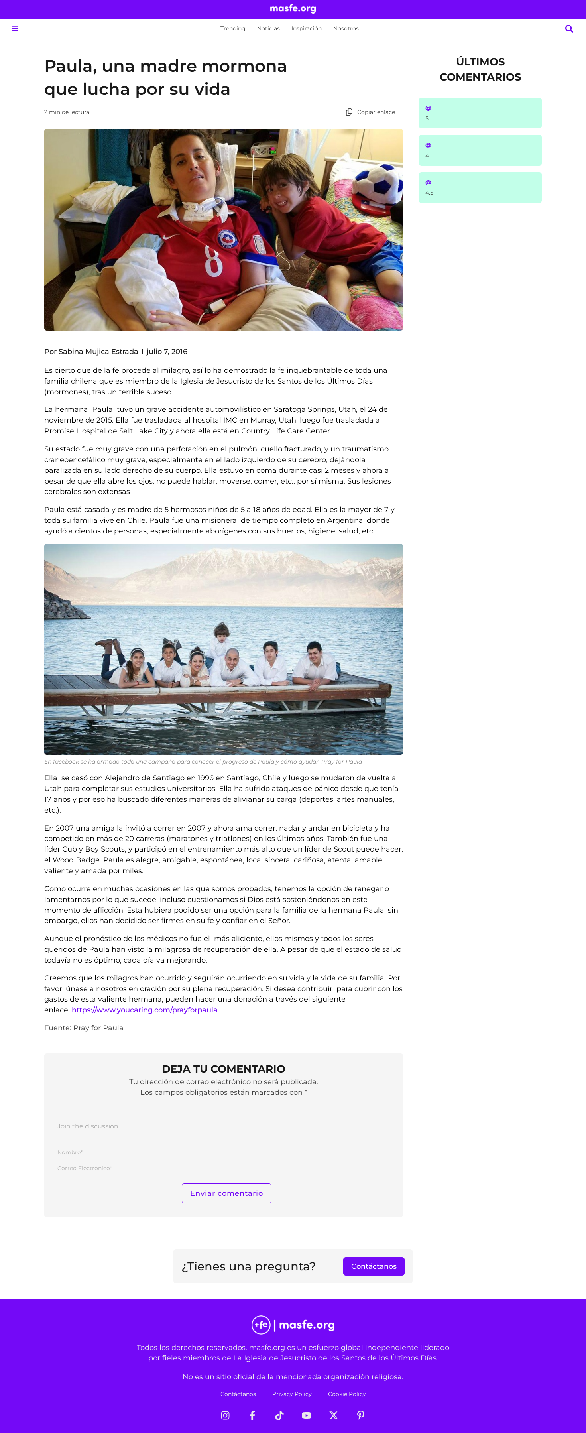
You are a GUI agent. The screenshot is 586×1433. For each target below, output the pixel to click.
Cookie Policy (347, 1394)
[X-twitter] (333, 1415)
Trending (233, 28)
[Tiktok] (279, 1415)
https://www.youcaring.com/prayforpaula (145, 1010)
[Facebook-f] (252, 1415)
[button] (15, 28)
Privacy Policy (292, 1394)
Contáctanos (238, 1394)
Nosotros (346, 28)
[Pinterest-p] (360, 1415)
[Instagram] (225, 1415)
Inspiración (306, 28)
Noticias (268, 28)
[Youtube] (306, 1415)
